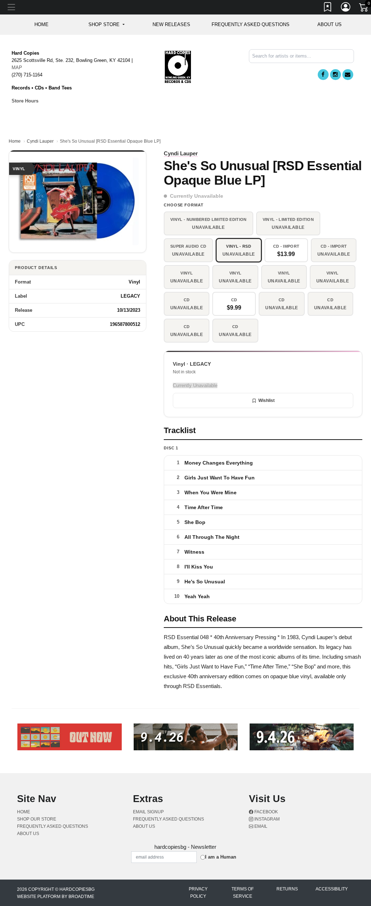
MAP (17, 67)
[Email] (348, 74)
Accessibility (332, 889)
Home (15, 141)
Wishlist (266, 400)
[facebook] (323, 74)
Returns (287, 889)
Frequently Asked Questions (250, 24)
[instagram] (335, 74)
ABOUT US (329, 24)
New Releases (171, 24)
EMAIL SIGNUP (148, 811)
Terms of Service (243, 892)
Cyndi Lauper (40, 141)
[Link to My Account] (346, 8)
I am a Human (220, 857)
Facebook (265, 811)
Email (260, 826)
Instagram (266, 819)
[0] (364, 8)
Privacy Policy (198, 892)
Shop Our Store (36, 819)
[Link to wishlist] (328, 8)
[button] (106, 24)
